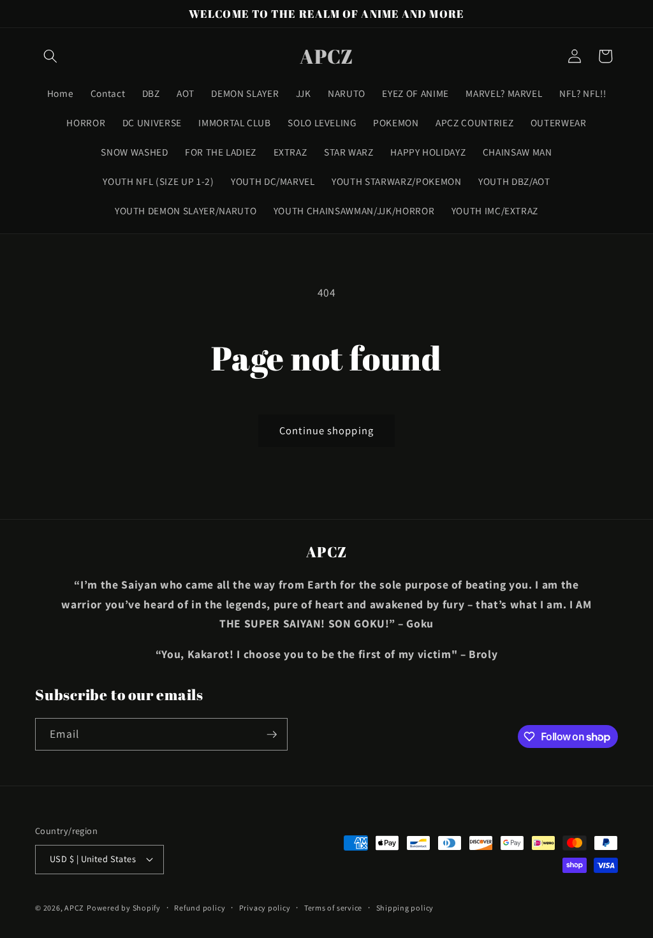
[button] (50, 56)
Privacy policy (265, 907)
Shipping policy (405, 907)
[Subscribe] (271, 734)
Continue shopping (326, 430)
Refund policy (199, 907)
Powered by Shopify (124, 907)
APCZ (74, 907)
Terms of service (333, 907)
